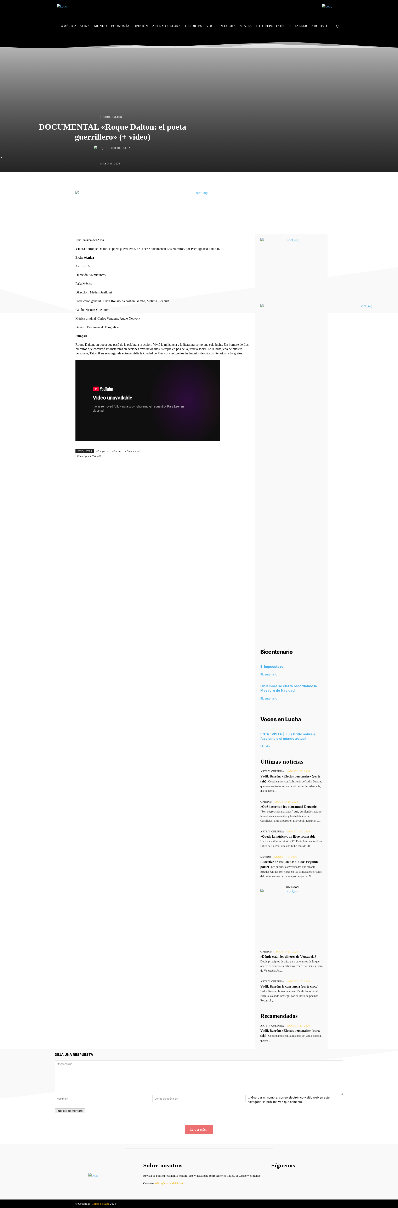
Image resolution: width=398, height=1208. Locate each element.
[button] (337, 26)
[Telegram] (228, 181)
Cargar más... (199, 1129)
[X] (339, 38)
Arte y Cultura (272, 771)
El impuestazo (271, 666)
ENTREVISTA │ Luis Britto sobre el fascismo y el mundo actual (288, 736)
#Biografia (102, 451)
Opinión (266, 801)
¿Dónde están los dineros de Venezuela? (288, 956)
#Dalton (116, 451)
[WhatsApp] (218, 181)
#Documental (132, 451)
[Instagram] (333, 38)
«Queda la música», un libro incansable (287, 836)
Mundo (265, 746)
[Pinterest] (209, 181)
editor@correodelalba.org (170, 1183)
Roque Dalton (112, 117)
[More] (237, 181)
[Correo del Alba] (97, 148)
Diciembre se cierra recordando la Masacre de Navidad (288, 688)
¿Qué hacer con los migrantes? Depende (288, 806)
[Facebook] (327, 38)
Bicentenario (268, 674)
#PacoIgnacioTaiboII (89, 456)
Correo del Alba (118, 148)
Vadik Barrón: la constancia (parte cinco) (289, 986)
